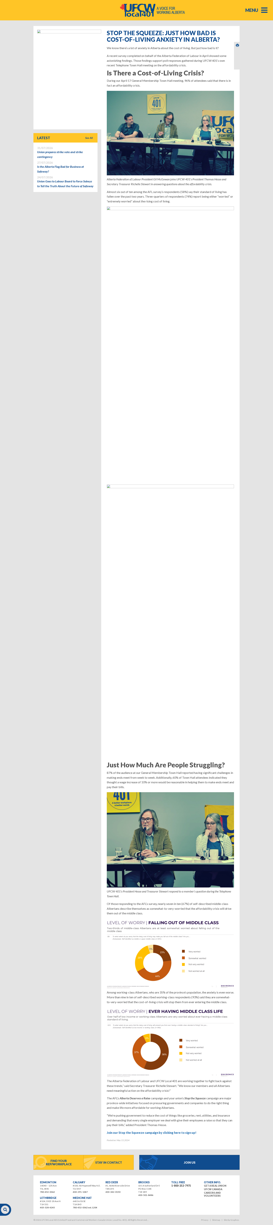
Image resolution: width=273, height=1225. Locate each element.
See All (89, 137)
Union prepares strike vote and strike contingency (60, 152)
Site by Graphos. (232, 1220)
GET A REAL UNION (215, 1185)
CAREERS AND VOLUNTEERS (212, 1194)
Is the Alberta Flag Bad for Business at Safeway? (60, 167)
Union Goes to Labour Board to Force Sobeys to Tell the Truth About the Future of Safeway (65, 182)
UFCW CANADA (213, 1189)
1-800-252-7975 (181, 1185)
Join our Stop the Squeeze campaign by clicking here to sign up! (151, 1132)
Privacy (204, 1220)
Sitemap (216, 1220)
